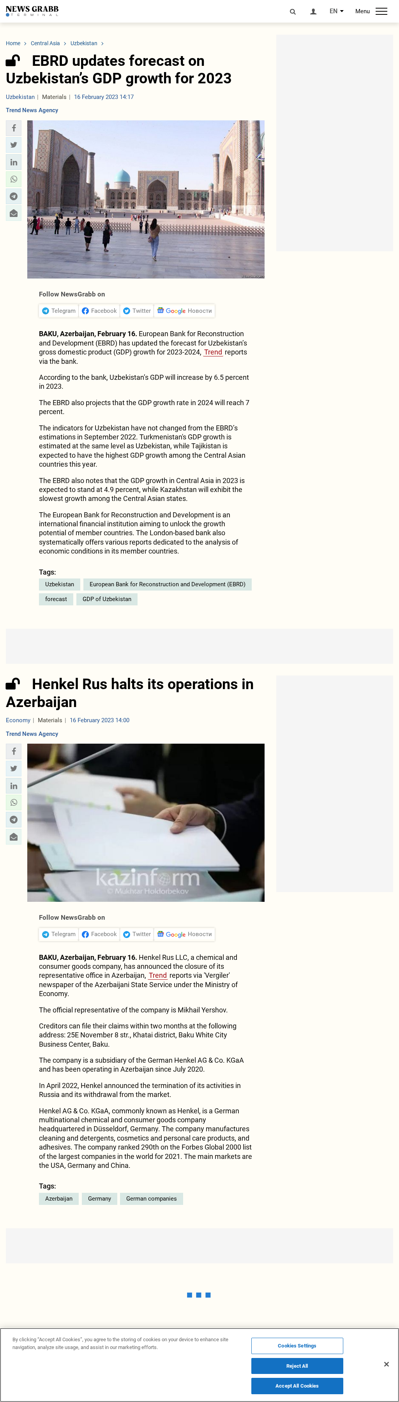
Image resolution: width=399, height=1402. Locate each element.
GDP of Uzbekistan (107, 599)
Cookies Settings (297, 1346)
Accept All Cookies (297, 1386)
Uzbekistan (59, 584)
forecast (56, 599)
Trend (213, 352)
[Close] (386, 1364)
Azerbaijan (58, 1198)
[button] (13, 128)
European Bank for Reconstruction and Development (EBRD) (167, 584)
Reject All (297, 1366)
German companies (151, 1198)
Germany (99, 1198)
